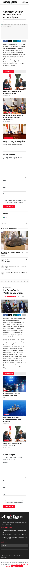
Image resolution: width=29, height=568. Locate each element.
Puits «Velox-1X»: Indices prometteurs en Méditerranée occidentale (12, 419)
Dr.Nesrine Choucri (10, 21)
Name (5, 180)
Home (4, 9)
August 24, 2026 (7, 95)
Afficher (2, 553)
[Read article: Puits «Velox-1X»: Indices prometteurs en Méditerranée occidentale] (14, 408)
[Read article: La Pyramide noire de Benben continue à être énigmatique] (14, 240)
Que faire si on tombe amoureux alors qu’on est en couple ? (16, 260)
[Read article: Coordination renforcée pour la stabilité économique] (14, 82)
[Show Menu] (2, 2)
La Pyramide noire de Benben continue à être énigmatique (12, 252)
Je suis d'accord (17, 566)
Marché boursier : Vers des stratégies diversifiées (11, 395)
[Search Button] (27, 2)
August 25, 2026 (7, 397)
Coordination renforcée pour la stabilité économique (12, 92)
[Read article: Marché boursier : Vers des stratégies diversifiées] (14, 384)
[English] (4, 217)
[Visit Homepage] (10, 2)
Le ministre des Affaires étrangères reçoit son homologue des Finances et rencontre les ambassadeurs (14, 143)
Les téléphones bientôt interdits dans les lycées (13, 534)
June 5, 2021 (20, 21)
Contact (21, 553)
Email (5, 187)
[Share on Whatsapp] (15, 41)
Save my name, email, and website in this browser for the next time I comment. (15, 201)
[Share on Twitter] (10, 41)
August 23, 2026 (7, 121)
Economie (9, 9)
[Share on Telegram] (19, 41)
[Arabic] (3, 217)
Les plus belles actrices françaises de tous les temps (15, 266)
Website (5, 194)
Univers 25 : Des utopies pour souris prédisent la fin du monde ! (16, 273)
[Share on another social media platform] (24, 41)
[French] (6, 217)
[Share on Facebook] (5, 41)
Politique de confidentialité (12, 553)
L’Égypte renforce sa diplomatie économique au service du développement (13, 117)
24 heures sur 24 (8, 112)
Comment (6, 162)
